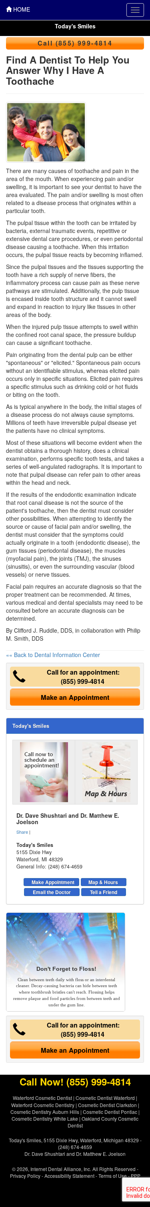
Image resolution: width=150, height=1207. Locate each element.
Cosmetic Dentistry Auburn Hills (44, 1111)
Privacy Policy (25, 1175)
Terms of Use (112, 1175)
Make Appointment (53, 882)
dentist (14, 450)
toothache (65, 247)
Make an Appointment (75, 697)
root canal (51, 335)
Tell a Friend (103, 892)
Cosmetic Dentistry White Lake (45, 1118)
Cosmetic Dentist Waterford (105, 1097)
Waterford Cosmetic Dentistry (42, 1104)
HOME (21, 9)
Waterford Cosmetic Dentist (42, 1097)
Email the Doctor (52, 892)
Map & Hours (103, 882)
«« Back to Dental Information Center (53, 655)
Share (22, 832)
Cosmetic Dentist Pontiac (110, 1111)
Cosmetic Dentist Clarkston (107, 1104)
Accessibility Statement (69, 1175)
